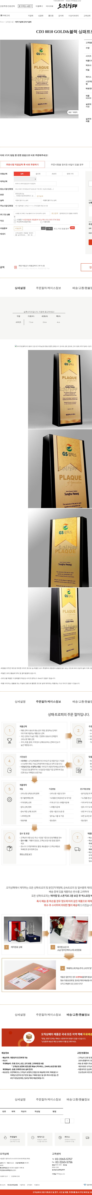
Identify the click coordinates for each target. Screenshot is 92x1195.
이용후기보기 (4, 1176)
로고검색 (54, 213)
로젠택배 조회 (15, 1176)
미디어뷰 (49, 6)
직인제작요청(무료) (24, 222)
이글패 (30, 16)
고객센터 (29, 1185)
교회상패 (87, 16)
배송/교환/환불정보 (78, 1014)
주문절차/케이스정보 (48, 288)
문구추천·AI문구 (25, 6)
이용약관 (22, 1185)
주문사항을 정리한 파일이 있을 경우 (67, 164)
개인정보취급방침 (12, 1185)
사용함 (19, 220)
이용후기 (39, 6)
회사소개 (2, 1185)
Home (2, 22)
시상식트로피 (74, 16)
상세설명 (20, 288)
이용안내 (36, 1185)
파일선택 (18, 228)
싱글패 (40, 16)
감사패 (61, 16)
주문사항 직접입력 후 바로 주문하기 (22, 164)
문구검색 (40, 196)
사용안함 (46, 222)
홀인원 (50, 16)
